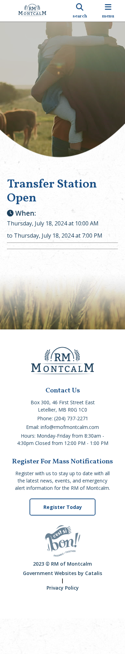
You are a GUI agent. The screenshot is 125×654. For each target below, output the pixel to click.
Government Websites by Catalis (62, 573)
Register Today (62, 507)
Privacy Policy (63, 587)
